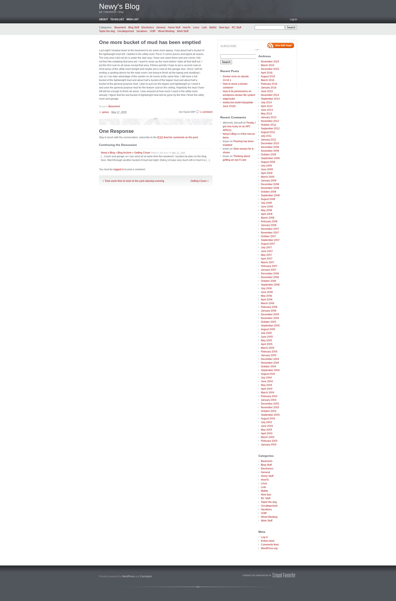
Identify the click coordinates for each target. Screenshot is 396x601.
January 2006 (268, 310)
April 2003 (266, 433)
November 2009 (270, 150)
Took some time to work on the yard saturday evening (134, 181)
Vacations (141, 31)
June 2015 (267, 91)
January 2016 (268, 87)
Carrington (146, 576)
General (160, 27)
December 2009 (270, 147)
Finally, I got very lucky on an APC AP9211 (239, 126)
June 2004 (267, 381)
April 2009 (266, 173)
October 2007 (268, 236)
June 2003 (267, 426)
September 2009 (270, 158)
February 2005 (269, 351)
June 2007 (267, 251)
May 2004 (266, 385)
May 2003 (266, 429)
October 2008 (268, 191)
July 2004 (266, 377)
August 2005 (268, 329)
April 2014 (266, 106)
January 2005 (268, 355)
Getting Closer (199, 181)
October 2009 (268, 154)
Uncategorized (125, 31)
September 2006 (270, 284)
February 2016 (269, 83)
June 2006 (267, 292)
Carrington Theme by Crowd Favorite (269, 575)
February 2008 (269, 221)
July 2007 (266, 247)
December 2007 (270, 228)
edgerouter (229, 98)
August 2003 (268, 418)
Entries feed (267, 540)
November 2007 (270, 232)
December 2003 (270, 403)
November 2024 (270, 61)
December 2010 (270, 143)
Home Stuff (174, 27)
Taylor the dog (107, 31)
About (103, 19)
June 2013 (267, 109)
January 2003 (268, 444)
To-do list (117, 19)
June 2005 (267, 336)
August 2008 (268, 199)
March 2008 (267, 217)
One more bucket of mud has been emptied (150, 42)
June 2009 (267, 169)
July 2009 (266, 165)
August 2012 (268, 132)
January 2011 (268, 139)
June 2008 (267, 206)
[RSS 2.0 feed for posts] (280, 45)
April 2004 (266, 388)
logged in (118, 169)
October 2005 (268, 321)
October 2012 (268, 124)
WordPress (128, 576)
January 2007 (268, 269)
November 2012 (270, 121)
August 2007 (268, 243)
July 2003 (266, 422)
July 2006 (266, 288)
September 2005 (270, 325)
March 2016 (267, 80)
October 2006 (268, 281)
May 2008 (266, 210)
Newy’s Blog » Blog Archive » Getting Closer (125, 152)
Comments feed (270, 544)
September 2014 (270, 98)
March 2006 (267, 303)
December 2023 (270, 69)
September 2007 (270, 240)
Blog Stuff (133, 27)
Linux (196, 27)
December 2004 (270, 359)
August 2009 (268, 162)
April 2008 (266, 214)
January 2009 (268, 180)
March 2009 (267, 176)
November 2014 (270, 95)
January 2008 (268, 225)
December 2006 (270, 273)
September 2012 (270, 128)
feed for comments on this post (177, 137)
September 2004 (270, 370)
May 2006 (266, 295)
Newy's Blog (119, 6)
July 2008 (266, 202)
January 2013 (268, 117)
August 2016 (268, 76)
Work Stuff (182, 31)
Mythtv (213, 27)
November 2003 (270, 407)
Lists (204, 27)
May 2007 (266, 254)
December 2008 (270, 184)
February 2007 (269, 266)
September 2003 (270, 414)
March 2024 (267, 65)
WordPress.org (269, 548)
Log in (293, 19)
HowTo (187, 27)
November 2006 (270, 277)
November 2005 (270, 318)
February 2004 (269, 396)
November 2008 (270, 188)
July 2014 (266, 102)
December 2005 (270, 314)
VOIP (153, 31)
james (105, 112)
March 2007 (267, 262)
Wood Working (166, 31)
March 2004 (267, 392)
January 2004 (268, 400)
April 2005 (266, 344)
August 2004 (268, 374)
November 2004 (270, 362)
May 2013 (266, 113)
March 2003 (267, 437)
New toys (224, 27)
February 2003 (269, 440)
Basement (120, 27)
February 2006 (269, 307)
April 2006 (266, 299)
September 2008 (270, 195)
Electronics (147, 27)
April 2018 (266, 72)
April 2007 (266, 258)
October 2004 (268, 366)
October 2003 (268, 411)
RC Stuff (236, 27)
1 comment (206, 112)
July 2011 (266, 135)
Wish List (132, 19)
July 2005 (266, 333)
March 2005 (267, 347)
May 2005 (266, 340)
